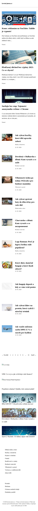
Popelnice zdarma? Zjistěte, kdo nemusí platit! (18, 389)
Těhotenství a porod (20, 187)
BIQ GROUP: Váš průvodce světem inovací (17, 404)
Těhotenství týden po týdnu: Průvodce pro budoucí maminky (24, 181)
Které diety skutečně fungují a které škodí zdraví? (24, 266)
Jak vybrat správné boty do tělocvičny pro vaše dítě (24, 202)
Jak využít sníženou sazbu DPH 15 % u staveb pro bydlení (23, 330)
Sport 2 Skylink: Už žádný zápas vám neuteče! (18, 436)
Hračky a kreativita (20, 144)
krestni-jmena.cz (7, 3)
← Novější (5, 355)
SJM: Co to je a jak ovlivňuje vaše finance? (17, 374)
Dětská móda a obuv (20, 208)
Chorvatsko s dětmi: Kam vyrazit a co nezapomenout (24, 223)
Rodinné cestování (20, 165)
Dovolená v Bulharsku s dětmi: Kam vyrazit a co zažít (25, 159)
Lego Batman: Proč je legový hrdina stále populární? (24, 245)
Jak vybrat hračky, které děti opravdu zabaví (23, 138)
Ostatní (3, 44)
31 (28, 355)
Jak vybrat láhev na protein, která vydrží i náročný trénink (24, 308)
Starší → (33, 355)
